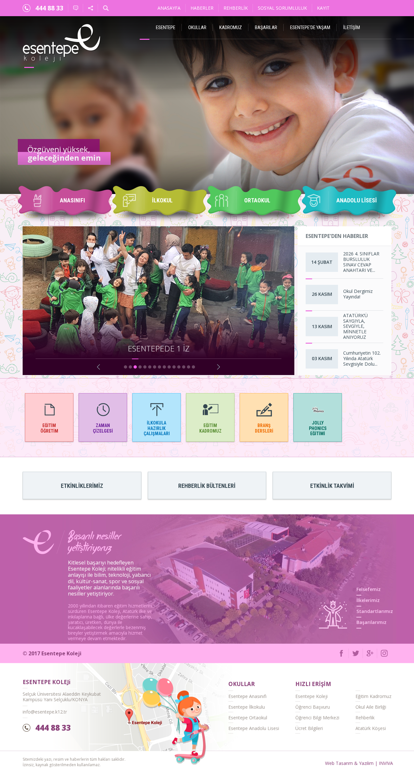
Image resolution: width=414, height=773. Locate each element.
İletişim (351, 27)
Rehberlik (235, 8)
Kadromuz (230, 27)
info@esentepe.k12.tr (45, 712)
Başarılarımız (371, 622)
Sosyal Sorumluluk (282, 8)
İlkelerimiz (368, 600)
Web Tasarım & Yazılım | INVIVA (359, 763)
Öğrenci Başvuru (312, 707)
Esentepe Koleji (311, 696)
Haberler (202, 8)
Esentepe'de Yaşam (310, 27)
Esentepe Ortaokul (247, 717)
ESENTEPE (165, 27)
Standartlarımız (374, 611)
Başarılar (266, 27)
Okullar (197, 27)
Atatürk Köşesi (370, 728)
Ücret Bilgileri (309, 728)
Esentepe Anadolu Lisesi (253, 728)
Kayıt (323, 8)
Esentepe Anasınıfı (247, 696)
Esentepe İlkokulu (246, 707)
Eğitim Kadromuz (373, 696)
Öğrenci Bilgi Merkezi (317, 717)
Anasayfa (169, 8)
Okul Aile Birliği (370, 707)
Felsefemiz (368, 589)
